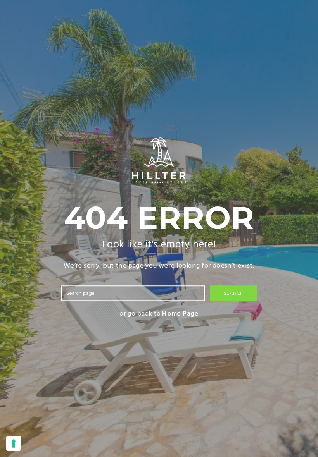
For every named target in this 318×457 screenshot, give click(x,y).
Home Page (180, 314)
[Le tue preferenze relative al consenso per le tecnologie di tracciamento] (13, 443)
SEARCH (234, 293)
